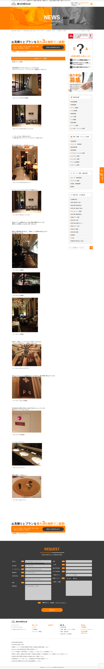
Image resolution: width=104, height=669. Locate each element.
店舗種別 (35, 629)
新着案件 (73, 235)
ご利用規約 (14, 51)
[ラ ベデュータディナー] (38, 487)
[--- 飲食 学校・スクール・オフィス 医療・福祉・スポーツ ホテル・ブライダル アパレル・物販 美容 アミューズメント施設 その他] (38, 582)
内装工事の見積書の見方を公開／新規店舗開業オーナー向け (26, 661)
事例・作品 (34, 625)
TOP (28, 30)
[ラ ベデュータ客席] (38, 251)
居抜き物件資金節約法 (76, 205)
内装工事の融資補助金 (76, 214)
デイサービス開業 (75, 180)
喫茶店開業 (73, 122)
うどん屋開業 (74, 110)
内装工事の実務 (74, 232)
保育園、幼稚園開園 (75, 183)
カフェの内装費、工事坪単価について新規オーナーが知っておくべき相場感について (32, 651)
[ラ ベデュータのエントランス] (38, 202)
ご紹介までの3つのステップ (19, 629)
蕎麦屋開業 (73, 113)
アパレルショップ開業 (76, 211)
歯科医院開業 (74, 147)
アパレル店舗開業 (75, 162)
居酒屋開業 (73, 104)
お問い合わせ (84, 633)
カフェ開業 (73, 116)
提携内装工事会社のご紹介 (77, 240)
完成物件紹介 (74, 199)
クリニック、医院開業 (76, 144)
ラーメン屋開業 (74, 107)
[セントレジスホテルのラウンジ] (38, 163)
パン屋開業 (73, 119)
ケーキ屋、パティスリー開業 (78, 128)
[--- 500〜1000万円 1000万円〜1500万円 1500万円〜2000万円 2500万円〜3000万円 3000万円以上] (79, 565)
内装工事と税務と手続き (77, 208)
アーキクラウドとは (17, 627)
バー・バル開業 (74, 125)
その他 (72, 238)
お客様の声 (50, 625)
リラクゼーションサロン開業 (78, 153)
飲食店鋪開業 (74, 101)
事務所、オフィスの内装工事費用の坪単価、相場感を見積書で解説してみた (30, 647)
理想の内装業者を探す (53, 47)
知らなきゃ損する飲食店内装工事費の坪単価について (25, 649)
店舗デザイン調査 (17, 61)
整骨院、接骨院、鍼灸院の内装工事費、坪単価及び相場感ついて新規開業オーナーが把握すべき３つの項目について (40, 654)
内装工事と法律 (74, 220)
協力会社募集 (84, 631)
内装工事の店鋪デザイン (77, 223)
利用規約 (52, 602)
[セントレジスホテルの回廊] (38, 85)
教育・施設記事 (64, 631)
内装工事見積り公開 (75, 202)
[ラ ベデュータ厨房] (38, 282)
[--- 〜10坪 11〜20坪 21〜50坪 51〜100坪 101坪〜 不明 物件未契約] (79, 561)
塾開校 (72, 186)
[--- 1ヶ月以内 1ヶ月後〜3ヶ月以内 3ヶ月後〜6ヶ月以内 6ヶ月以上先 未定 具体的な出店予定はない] (79, 568)
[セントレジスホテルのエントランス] (38, 116)
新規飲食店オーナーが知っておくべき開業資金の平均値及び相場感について (30, 658)
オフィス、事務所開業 (76, 177)
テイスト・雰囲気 (37, 631)
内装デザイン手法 (75, 226)
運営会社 (83, 625)
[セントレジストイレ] (38, 454)
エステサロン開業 (75, 156)
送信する (52, 610)
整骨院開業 (73, 150)
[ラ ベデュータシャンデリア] (38, 355)
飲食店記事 (63, 627)
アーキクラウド (15, 625)
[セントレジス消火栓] (38, 422)
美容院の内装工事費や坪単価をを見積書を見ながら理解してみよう (28, 656)
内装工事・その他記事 (66, 633)
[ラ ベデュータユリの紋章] (38, 388)
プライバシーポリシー (23, 51)
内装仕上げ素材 (74, 229)
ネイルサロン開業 (75, 159)
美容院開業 (73, 141)
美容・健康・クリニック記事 (68, 629)
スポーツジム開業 (75, 165)
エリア (34, 627)
